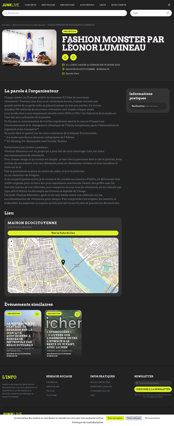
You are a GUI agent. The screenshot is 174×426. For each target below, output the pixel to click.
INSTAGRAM (52, 386)
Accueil (6, 25)
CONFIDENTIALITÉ (100, 391)
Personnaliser (152, 418)
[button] (63, 262)
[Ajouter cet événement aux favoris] (73, 57)
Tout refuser (134, 418)
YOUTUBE (51, 395)
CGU (92, 395)
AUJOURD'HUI (87, 5)
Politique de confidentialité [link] (87, 422)
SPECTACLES (48, 5)
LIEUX (103, 5)
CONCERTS (30, 5)
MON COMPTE (118, 5)
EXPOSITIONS (67, 5)
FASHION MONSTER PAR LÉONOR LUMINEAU (71, 25)
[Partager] (65, 57)
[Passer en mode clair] (169, 5)
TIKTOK (50, 391)
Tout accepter (115, 418)
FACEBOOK (52, 382)
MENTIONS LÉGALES (101, 386)
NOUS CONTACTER (100, 382)
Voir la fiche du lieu (63, 233)
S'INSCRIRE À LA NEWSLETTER (153, 389)
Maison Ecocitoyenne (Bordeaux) (29, 25)
